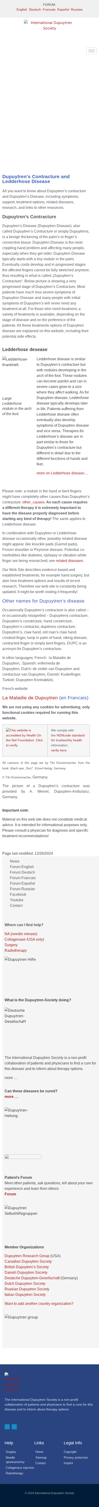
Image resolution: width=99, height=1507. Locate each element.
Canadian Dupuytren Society (28, 1261)
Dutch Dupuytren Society (25, 1283)
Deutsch (35, 9)
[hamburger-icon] (91, 50)
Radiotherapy (16, 950)
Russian (77, 9)
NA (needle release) (21, 934)
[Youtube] (14, 1426)
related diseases (69, 561)
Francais (49, 9)
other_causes (33, 502)
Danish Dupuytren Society (26, 1272)
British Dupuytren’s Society (27, 1267)
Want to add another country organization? (39, 1304)
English (22, 9)
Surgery (11, 945)
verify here (59, 750)
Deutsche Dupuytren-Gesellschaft (32, 1278)
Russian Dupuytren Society (27, 1289)
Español (63, 9)
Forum (10, 1194)
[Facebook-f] (7, 1426)
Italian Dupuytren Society (25, 1295)
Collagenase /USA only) (24, 939)
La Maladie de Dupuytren (30, 697)
